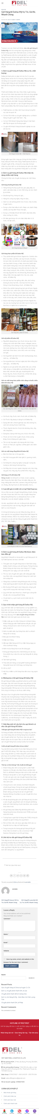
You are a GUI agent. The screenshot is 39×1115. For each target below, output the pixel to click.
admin (18, 19)
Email (6, 942)
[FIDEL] (19, 3)
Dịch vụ (3, 9)
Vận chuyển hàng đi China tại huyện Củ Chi (15, 987)
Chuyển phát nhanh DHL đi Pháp (12, 1003)
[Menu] (2, 3)
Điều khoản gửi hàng (10, 1092)
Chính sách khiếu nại (10, 1096)
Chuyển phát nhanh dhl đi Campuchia (13, 994)
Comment (7, 919)
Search (3, 974)
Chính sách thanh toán (10, 1103)
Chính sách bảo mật (10, 1100)
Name (6, 934)
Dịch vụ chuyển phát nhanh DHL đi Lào (14, 991)
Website (6, 951)
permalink (28, 882)
